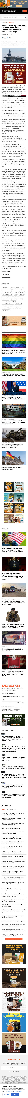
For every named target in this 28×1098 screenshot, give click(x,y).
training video (10, 44)
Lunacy (18, 296)
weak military (19, 44)
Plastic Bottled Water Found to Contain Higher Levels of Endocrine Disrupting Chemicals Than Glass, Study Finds (13, 911)
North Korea (5, 301)
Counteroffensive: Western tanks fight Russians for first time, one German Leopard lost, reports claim (12, 446)
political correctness (8, 303)
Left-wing (11, 296)
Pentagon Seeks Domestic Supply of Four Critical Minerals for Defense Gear (13, 916)
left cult (5, 296)
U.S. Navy (15, 44)
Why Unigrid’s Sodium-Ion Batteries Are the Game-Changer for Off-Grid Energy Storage (13, 814)
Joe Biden (21, 294)
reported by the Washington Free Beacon (13, 110)
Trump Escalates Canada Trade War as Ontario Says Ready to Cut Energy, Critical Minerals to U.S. (13, 925)
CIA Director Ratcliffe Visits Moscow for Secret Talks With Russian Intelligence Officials (13, 832)
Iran (16, 294)
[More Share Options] (10, 38)
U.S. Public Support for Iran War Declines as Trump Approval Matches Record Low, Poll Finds (13, 878)
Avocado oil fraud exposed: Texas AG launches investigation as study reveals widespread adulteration (12, 873)
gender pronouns (7, 292)
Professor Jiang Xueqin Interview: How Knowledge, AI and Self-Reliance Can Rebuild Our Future (12, 786)
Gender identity (17, 290)
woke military (6, 310)
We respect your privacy (14, 1071)
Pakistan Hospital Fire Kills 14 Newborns (11, 828)
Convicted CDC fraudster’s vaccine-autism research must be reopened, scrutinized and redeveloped (13, 867)
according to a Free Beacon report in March (12, 156)
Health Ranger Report (7, 730)
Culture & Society (9, 22)
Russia (6, 44)
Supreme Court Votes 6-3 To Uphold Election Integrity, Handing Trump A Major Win (13, 862)
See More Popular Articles (14, 939)
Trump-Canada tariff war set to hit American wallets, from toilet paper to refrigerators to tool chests (13, 889)
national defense (7, 299)
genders (16, 292)
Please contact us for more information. (10, 710)
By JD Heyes (4, 34)
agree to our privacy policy (14, 1091)
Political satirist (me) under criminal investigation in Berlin (11, 468)
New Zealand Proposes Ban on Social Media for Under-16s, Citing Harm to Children (12, 935)
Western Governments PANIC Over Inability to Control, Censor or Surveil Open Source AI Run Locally (13, 759)
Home (3, 22)
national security (17, 299)
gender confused (19, 41)
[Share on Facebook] (5, 38)
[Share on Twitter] (7, 38)
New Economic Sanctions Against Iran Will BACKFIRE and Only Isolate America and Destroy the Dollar (13, 796)
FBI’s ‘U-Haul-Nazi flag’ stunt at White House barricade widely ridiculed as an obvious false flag (12, 649)
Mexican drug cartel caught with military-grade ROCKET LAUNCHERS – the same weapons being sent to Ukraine (13, 626)
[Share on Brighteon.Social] (3, 38)
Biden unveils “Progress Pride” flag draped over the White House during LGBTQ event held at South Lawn (13, 352)
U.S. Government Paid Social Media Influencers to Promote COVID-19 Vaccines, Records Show (13, 842)
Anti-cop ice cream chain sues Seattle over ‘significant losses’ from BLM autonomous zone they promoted (13, 422)
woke (23, 44)
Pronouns (3, 44)
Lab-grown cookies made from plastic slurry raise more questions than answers (13, 824)
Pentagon (13, 301)
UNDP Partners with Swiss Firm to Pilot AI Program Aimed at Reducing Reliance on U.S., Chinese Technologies (13, 884)
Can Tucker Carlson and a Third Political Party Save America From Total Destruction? (14, 767)
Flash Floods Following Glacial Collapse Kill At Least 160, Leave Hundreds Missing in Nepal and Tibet (13, 852)
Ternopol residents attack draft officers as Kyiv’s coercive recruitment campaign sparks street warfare (13, 930)
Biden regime (6, 41)
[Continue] (25, 1068)
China (10, 41)
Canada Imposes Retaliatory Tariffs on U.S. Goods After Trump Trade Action (13, 847)
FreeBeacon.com (6, 274)
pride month (19, 303)
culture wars (13, 41)
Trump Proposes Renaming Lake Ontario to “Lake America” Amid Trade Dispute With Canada (13, 837)
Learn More (6, 1094)
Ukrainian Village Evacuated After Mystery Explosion (13, 921)
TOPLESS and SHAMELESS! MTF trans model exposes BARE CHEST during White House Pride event (13, 375)
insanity (22, 292)
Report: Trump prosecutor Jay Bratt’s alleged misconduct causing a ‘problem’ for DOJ (13, 399)
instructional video (7, 294)
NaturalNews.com (6, 277)
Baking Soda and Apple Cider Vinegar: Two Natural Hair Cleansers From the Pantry (13, 900)
